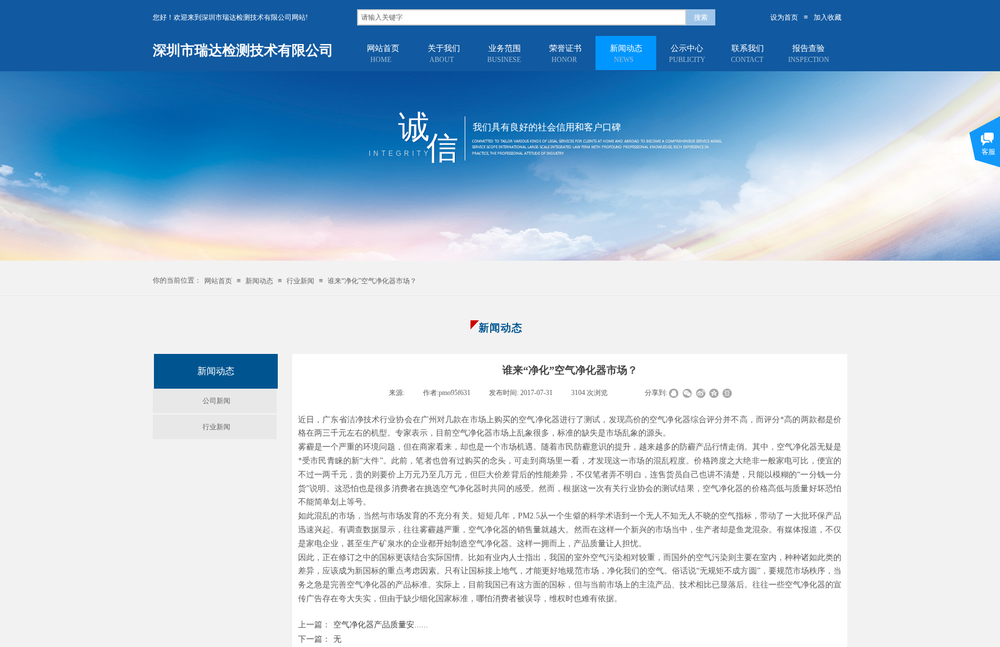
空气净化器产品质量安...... (363, 624)
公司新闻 (216, 401)
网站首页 (383, 48)
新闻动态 (626, 48)
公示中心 (687, 48)
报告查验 (808, 48)
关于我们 (444, 48)
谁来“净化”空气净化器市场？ (372, 281)
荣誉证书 (565, 48)
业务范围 (504, 48)
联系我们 (747, 48)
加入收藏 (827, 17)
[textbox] (521, 17)
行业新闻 (300, 281)
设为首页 (784, 17)
